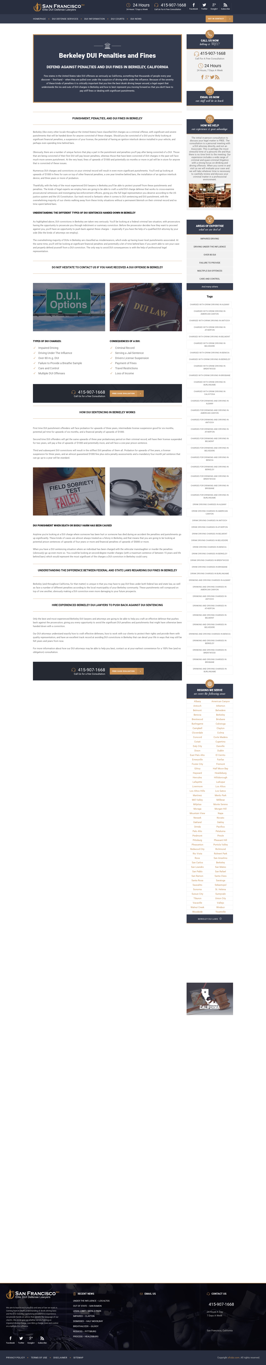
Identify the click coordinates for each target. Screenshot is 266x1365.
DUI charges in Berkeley (87, 87)
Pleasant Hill (220, 840)
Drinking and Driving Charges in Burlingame (210, 670)
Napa (220, 813)
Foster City (197, 764)
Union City (220, 898)
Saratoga (220, 880)
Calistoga (221, 723)
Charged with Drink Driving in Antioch (209, 320)
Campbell (197, 728)
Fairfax (220, 759)
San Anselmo (220, 858)
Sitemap (78, 1357)
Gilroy (197, 768)
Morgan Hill (221, 808)
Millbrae (220, 800)
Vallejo (220, 902)
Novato (220, 817)
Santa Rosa (197, 880)
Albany (197, 701)
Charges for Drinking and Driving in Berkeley (210, 468)
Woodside (197, 911)
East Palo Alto (197, 755)
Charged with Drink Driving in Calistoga (209, 392)
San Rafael (220, 871)
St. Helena (220, 889)
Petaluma (220, 831)
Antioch (197, 705)
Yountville (221, 911)
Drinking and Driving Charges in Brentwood (209, 651)
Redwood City (197, 849)
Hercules (197, 777)
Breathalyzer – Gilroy (85, 1326)
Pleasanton (197, 844)
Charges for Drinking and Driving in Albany (210, 402)
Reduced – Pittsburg (84, 1331)
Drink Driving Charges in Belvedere (209, 540)
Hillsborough (220, 777)
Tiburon (197, 898)
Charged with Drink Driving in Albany (209, 304)
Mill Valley (197, 800)
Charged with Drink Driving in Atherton (209, 328)
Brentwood (197, 719)
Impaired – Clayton (84, 1316)
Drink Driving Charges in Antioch (209, 520)
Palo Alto (197, 831)
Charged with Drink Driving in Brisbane (209, 375)
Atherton (220, 705)
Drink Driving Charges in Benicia (209, 547)
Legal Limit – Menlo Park (87, 1311)
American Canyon (221, 701)
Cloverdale (197, 732)
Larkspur (220, 782)
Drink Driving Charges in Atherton (209, 527)
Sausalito (197, 885)
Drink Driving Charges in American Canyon (210, 512)
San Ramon (197, 876)
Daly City (197, 746)
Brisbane (220, 719)
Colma (220, 732)
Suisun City (197, 894)
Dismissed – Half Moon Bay (88, 1321)
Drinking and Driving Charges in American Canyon (209, 588)
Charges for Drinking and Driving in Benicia (210, 458)
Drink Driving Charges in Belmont (209, 534)
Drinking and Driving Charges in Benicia (209, 634)
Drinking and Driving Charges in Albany (209, 580)
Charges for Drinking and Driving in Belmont (210, 439)
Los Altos (221, 786)
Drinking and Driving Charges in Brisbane (209, 660)
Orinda (197, 826)
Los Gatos (220, 791)
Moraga (197, 808)
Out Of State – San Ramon (87, 1306)
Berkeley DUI (76, 618)
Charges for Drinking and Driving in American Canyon (210, 411)
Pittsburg (197, 840)
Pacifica (220, 826)
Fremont (220, 764)
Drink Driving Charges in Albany (209, 504)
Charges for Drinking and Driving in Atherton (210, 430)
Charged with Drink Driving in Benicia (209, 352)
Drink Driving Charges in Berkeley (209, 553)
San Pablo (197, 871)
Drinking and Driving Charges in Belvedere (209, 625)
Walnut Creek (197, 907)
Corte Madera (221, 737)
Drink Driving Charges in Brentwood (209, 560)
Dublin (220, 750)
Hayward (197, 773)
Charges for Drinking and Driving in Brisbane (210, 486)
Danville (220, 746)
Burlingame (197, 723)
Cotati (197, 741)
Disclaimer (60, 1357)
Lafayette (197, 782)
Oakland (197, 822)
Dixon (197, 750)
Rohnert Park (220, 853)
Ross (197, 858)
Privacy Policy (15, 1357)
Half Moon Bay (220, 768)
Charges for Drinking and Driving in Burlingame (210, 496)
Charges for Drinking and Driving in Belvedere (210, 449)
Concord (197, 737)
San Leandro (197, 867)
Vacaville (197, 902)
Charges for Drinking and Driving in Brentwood (210, 477)
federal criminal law (142, 221)
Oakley (220, 822)
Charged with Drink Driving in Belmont (209, 336)
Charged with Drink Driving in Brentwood (209, 367)
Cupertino (221, 741)
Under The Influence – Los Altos (91, 1301)
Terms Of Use (39, 1357)
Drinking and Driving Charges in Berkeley (209, 641)
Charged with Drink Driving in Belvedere (209, 344)
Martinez (197, 795)
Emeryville (197, 759)
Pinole (220, 835)
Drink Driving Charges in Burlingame (209, 573)
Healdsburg (220, 773)
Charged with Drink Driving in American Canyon (209, 312)
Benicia (197, 714)
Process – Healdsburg (86, 1336)
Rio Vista (197, 853)
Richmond (220, 849)
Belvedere (221, 710)
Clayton (220, 728)
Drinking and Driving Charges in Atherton (209, 607)
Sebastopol (220, 885)
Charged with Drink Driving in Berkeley (209, 359)
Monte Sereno (220, 804)
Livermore (197, 786)
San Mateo (220, 867)
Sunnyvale (220, 894)
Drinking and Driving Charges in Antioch (209, 597)
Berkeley (220, 714)
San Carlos (197, 862)
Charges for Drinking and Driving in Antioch (210, 421)
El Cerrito (220, 755)
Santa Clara (220, 876)
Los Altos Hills (197, 791)
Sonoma (197, 889)
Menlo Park (220, 795)
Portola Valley (220, 844)
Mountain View (197, 813)
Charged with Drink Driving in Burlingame (209, 383)
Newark (197, 817)
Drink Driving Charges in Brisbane (209, 567)
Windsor (220, 907)
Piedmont (197, 835)
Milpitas (197, 804)
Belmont (197, 710)
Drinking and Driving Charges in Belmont (209, 616)
